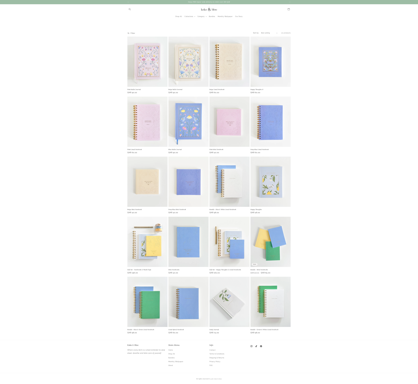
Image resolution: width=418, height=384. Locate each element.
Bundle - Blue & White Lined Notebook (222, 210)
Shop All (171, 354)
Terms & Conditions (216, 354)
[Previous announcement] (128, 2)
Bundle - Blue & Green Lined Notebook (140, 330)
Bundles (171, 358)
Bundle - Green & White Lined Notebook (264, 330)
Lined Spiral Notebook (176, 330)
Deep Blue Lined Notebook (259, 150)
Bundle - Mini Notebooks (259, 270)
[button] (129, 9)
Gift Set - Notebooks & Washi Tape (139, 270)
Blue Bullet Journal (175, 150)
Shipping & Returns (216, 358)
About (170, 365)
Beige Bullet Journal (175, 89)
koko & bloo (218, 379)
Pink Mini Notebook (216, 150)
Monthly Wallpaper (175, 361)
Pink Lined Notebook (134, 150)
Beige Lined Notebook (216, 89)
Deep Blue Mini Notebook (177, 210)
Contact (212, 350)
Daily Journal (214, 330)
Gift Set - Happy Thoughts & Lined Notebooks (225, 270)
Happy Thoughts (256, 210)
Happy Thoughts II (256, 89)
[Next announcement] (289, 2)
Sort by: (256, 33)
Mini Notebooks (173, 270)
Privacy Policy (214, 361)
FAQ (210, 365)
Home (170, 350)
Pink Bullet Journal (134, 89)
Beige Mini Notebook (134, 210)
